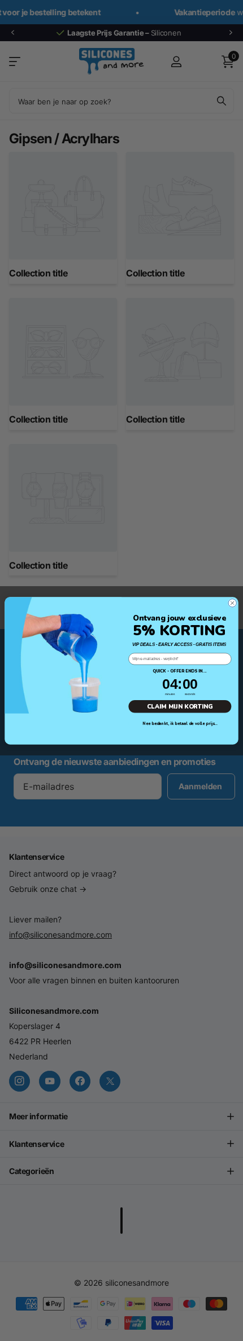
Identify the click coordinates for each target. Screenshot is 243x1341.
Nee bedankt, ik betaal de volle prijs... (179, 724)
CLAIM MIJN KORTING (180, 706)
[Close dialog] (232, 602)
